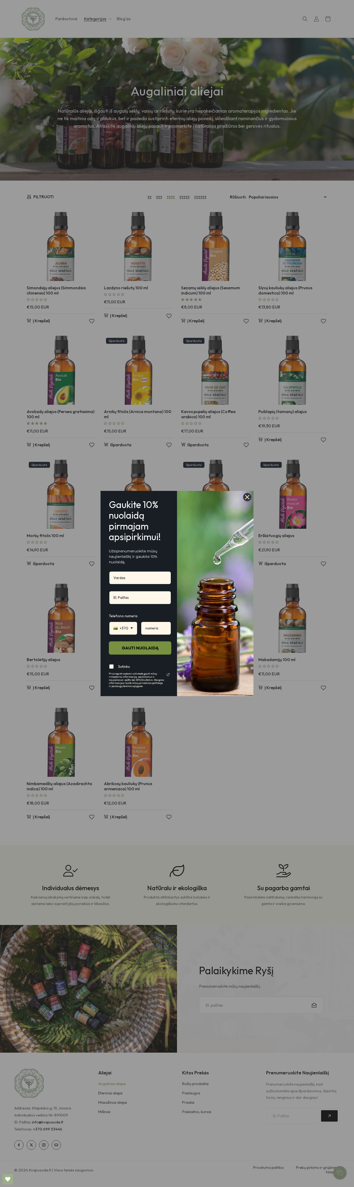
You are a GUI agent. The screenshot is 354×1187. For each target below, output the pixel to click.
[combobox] (123, 628)
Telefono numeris (123, 616)
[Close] (247, 497)
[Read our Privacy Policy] (168, 674)
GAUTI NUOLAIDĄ (140, 647)
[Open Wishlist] (8, 1179)
